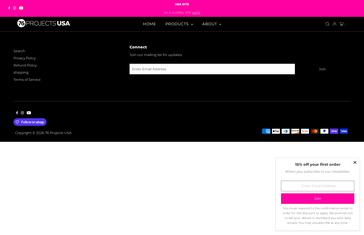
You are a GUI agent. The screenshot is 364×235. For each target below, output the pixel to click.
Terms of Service (27, 80)
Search (19, 51)
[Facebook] (9, 8)
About (210, 24)
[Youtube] (21, 8)
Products (177, 24)
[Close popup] (355, 162)
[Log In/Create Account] (334, 24)
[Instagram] (14, 8)
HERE (196, 13)
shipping (20, 72)
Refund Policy (25, 65)
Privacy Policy (24, 58)
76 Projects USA (58, 133)
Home (149, 24)
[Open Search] (327, 24)
